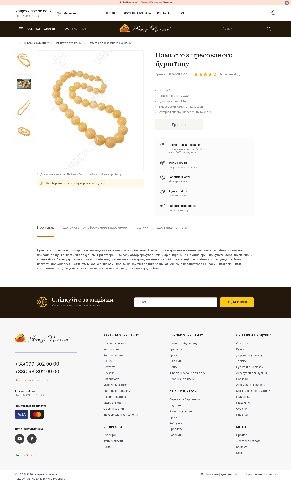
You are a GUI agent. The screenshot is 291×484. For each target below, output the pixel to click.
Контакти (164, 13)
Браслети (175, 349)
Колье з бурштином (182, 411)
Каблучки (175, 423)
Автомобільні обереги (250, 385)
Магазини (70, 13)
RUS (83, 28)
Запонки (175, 435)
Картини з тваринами (117, 391)
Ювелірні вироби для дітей (187, 373)
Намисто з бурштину (68, 43)
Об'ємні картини (114, 408)
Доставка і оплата (137, 13)
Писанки (242, 414)
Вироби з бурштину (36, 43)
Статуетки (243, 343)
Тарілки (241, 361)
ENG (75, 28)
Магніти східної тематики (253, 391)
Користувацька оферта (260, 474)
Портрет (109, 367)
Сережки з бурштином (184, 399)
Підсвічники (244, 403)
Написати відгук (231, 74)
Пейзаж (108, 373)
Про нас (112, 13)
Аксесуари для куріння (252, 373)
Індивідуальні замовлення (121, 414)
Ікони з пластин (113, 441)
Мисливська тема (115, 385)
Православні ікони (115, 343)
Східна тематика (114, 397)
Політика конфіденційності (219, 474)
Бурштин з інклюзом (249, 367)
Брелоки (242, 379)
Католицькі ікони (114, 355)
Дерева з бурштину (249, 355)
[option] (24, 60)
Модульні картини (115, 403)
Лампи (107, 447)
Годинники (243, 397)
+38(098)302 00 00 (37, 371)
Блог (181, 13)
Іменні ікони (111, 349)
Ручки (240, 349)
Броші (173, 355)
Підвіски (175, 361)
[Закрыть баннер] (287, 3)
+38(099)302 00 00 (31, 11)
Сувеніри (109, 435)
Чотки (173, 367)
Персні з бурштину (182, 379)
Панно (107, 361)
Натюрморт (111, 379)
